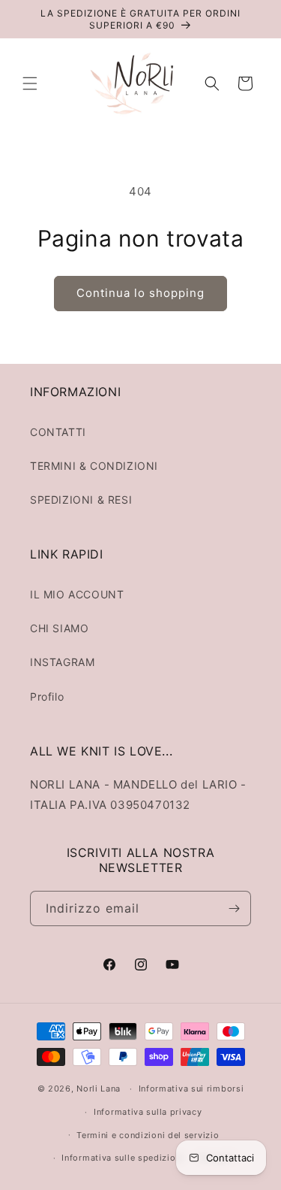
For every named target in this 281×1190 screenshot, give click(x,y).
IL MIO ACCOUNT (77, 594)
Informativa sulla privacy (148, 1112)
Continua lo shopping (140, 293)
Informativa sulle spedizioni (122, 1157)
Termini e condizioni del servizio (147, 1135)
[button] (29, 83)
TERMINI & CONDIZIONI (94, 465)
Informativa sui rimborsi (191, 1088)
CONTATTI (58, 431)
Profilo (47, 696)
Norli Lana (98, 1088)
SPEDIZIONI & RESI (81, 499)
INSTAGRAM (62, 662)
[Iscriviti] (233, 908)
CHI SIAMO (59, 628)
